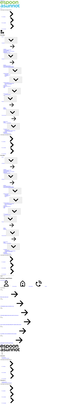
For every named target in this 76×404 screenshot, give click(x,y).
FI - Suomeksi (3, 16)
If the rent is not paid (7, 195)
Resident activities (5, 93)
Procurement (5, 252)
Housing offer (5, 172)
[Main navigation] (2, 33)
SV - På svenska (4, 153)
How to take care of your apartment (9, 83)
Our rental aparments (6, 50)
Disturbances (6, 75)
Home (2, 36)
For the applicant (14, 286)
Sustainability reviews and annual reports (10, 130)
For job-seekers (5, 132)
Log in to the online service (3, 280)
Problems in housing (6, 73)
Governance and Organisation (7, 122)
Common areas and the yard (6, 206)
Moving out (4, 229)
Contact (46, 286)
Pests (5, 76)
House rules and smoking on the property (8, 67)
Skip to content (2, 0)
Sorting (4, 207)
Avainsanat (1, 275)
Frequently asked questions (6, 52)
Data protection (4, 357)
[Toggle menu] (11, 40)
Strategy (4, 242)
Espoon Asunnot (4, 115)
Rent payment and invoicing (7, 65)
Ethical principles (7, 129)
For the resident (31, 286)
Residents (3, 179)
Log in (1, 8)
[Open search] (1, 31)
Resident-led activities (8, 94)
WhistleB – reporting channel (8, 131)
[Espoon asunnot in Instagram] (2, 353)
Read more (1, 344)
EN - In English (4, 22)
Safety (4, 87)
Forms (4, 95)
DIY (5, 84)
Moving (3, 101)
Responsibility (5, 249)
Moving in (4, 108)
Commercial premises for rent (7, 133)
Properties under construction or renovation (8, 51)
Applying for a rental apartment (7, 49)
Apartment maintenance (6, 82)
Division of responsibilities (8, 204)
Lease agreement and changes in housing (8, 66)
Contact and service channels (5, 358)
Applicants (3, 163)
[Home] (10, 7)
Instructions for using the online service (7, 382)
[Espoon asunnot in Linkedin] (2, 354)
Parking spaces (5, 85)
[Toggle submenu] (15, 71)
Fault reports (6, 74)
